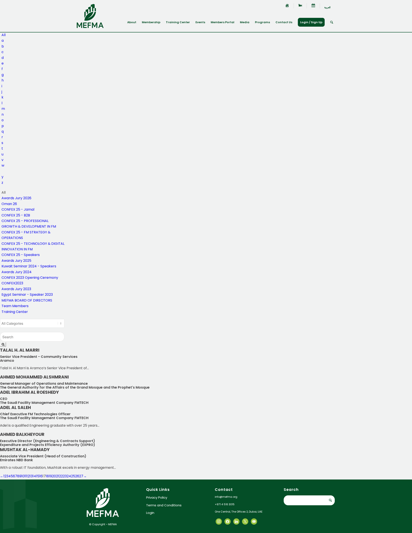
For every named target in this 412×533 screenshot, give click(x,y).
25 (73, 476)
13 (31, 476)
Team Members (15, 305)
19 (50, 476)
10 (22, 476)
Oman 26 (9, 203)
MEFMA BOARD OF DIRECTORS (27, 300)
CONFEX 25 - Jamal (18, 209)
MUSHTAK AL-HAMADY (25, 450)
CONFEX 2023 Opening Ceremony (30, 277)
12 (28, 476)
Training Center (15, 311)
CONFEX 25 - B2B (16, 215)
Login (150, 512)
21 (57, 476)
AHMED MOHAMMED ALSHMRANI (34, 377)
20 (54, 476)
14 (34, 476)
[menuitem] (287, 5)
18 (47, 476)
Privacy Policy (156, 497)
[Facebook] (219, 521)
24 (69, 476)
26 (77, 476)
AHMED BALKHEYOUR (22, 434)
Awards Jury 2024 (17, 272)
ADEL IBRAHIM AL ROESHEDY (29, 392)
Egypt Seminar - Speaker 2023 (27, 294)
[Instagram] (236, 521)
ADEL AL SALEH (15, 407)
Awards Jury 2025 (16, 260)
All (4, 34)
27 (81, 476)
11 (25, 476)
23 (65, 476)
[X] (227, 521)
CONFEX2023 (12, 283)
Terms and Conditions (164, 505)
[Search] (331, 22)
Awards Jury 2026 (16, 198)
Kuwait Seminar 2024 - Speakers (29, 266)
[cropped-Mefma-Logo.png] (90, 16)
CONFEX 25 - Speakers (21, 254)
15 (37, 476)
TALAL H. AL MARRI (19, 350)
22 (61, 476)
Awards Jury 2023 (16, 288)
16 (40, 476)
